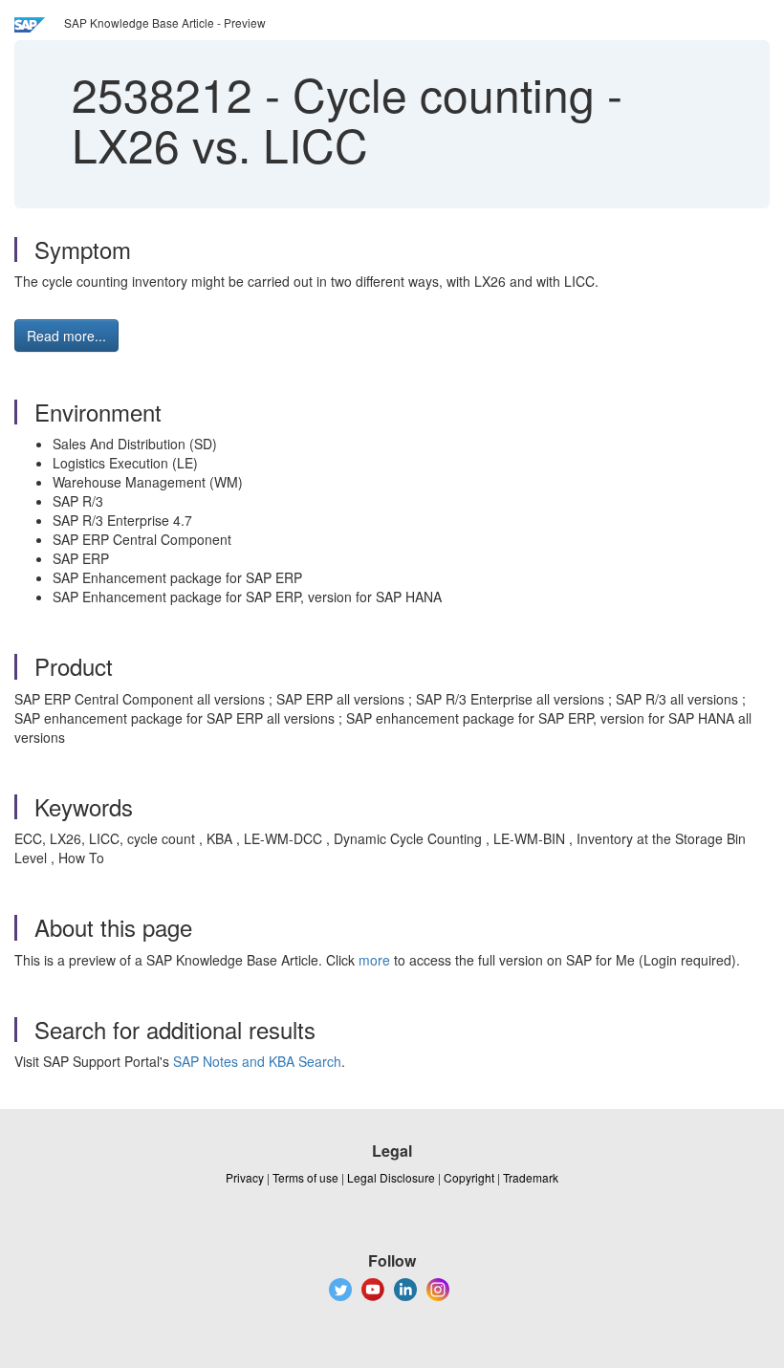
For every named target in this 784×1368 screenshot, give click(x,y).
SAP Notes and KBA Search (257, 1061)
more (374, 959)
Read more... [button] (66, 335)
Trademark (530, 1177)
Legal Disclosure (391, 1177)
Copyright (469, 1177)
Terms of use (305, 1177)
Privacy (245, 1177)
